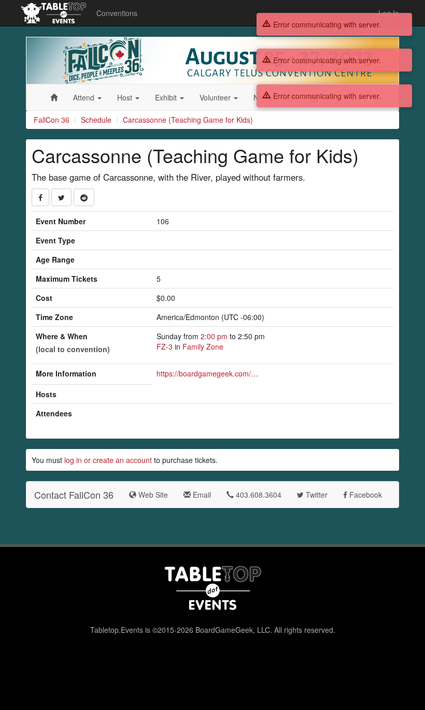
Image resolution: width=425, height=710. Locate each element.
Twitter (316, 494)
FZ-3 (165, 346)
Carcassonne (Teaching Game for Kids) (188, 119)
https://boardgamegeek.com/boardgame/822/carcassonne (208, 373)
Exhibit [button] (167, 97)
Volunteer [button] (216, 97)
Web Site (152, 494)
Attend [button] (84, 97)
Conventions (116, 13)
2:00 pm (215, 336)
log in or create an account (108, 460)
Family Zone (202, 346)
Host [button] (125, 97)
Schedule (96, 119)
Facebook (364, 494)
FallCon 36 (51, 119)
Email (201, 494)
